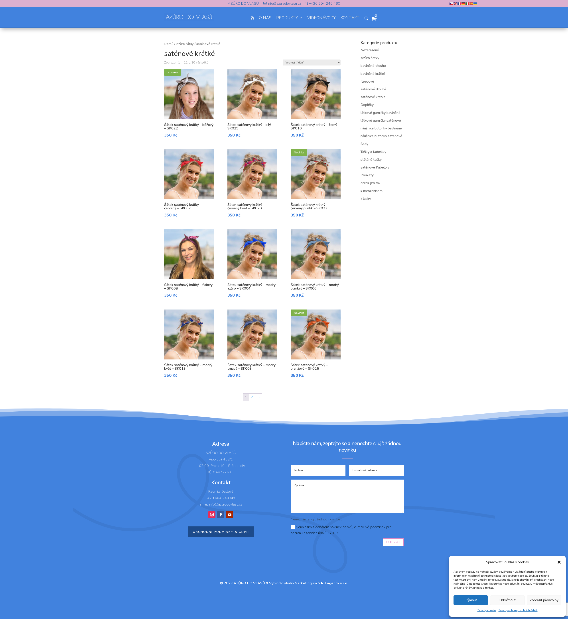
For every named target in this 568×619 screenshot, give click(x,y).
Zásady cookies (486, 610)
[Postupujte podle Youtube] (229, 514)
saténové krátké (373, 97)
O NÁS (265, 18)
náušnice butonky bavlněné (381, 128)
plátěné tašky (371, 159)
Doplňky (367, 104)
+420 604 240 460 (324, 3)
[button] (559, 562)
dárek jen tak (371, 183)
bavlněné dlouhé (373, 65)
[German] (463, 3)
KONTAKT (350, 18)
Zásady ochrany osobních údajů (518, 610)
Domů (168, 44)
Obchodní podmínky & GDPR (221, 532)
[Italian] (467, 3)
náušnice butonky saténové (381, 136)
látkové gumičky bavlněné (380, 112)
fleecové (367, 81)
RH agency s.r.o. (334, 583)
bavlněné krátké (373, 73)
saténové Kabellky (375, 167)
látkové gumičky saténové (381, 120)
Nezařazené (370, 50)
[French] (460, 3)
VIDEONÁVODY (321, 18)
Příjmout (470, 600)
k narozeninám (372, 190)
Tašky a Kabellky (373, 151)
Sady (364, 143)
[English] (456, 3)
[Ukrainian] (475, 3)
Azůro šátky (185, 44)
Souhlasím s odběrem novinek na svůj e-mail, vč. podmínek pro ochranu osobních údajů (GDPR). (341, 530)
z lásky (366, 198)
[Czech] (452, 3)
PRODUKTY (287, 18)
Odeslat (393, 542)
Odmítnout (507, 600)
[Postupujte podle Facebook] (220, 514)
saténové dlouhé (373, 89)
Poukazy (367, 175)
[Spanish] (471, 3)
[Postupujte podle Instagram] (211, 514)
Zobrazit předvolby (544, 600)
